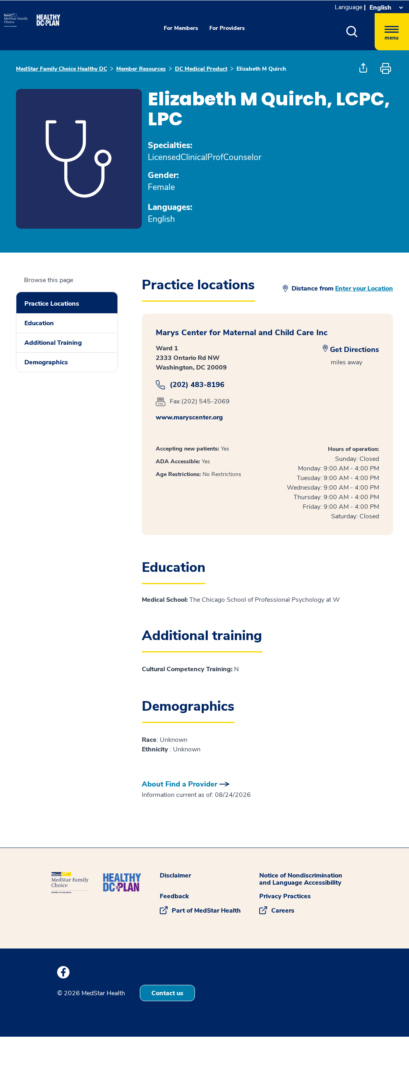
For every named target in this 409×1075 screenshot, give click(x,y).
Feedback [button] (174, 896)
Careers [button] (282, 910)
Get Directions (354, 349)
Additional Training (53, 342)
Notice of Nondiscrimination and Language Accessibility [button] (300, 879)
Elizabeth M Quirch (261, 69)
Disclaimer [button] (175, 875)
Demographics (46, 362)
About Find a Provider (179, 784)
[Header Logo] (28, 17)
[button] (360, 32)
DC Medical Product (201, 69)
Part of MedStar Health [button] (206, 910)
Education (39, 323)
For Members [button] (181, 28)
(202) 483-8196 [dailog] (197, 384)
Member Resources (141, 69)
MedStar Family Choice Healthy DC (61, 69)
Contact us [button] (167, 993)
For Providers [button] (227, 28)
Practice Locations (51, 303)
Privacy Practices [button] (285, 896)
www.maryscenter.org (189, 417)
